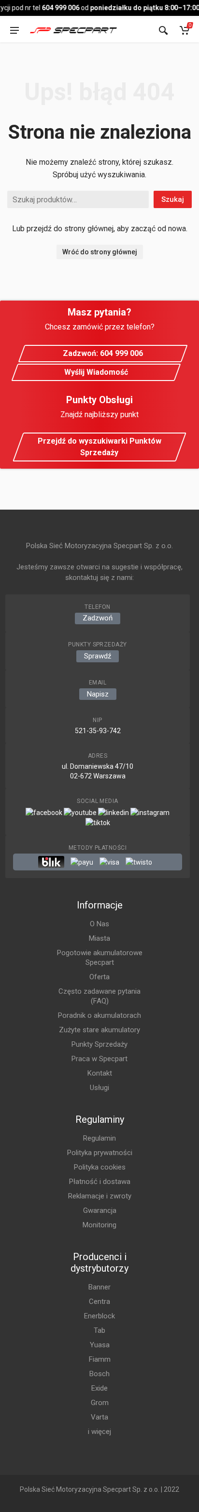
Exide (99, 1388)
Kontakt (99, 1073)
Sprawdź (97, 656)
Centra (99, 1301)
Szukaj (172, 199)
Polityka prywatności (99, 1152)
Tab (99, 1330)
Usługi (99, 1087)
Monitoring (99, 1225)
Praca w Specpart (99, 1058)
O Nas (99, 924)
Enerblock (99, 1316)
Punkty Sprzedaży (99, 1044)
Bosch (99, 1373)
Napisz (98, 694)
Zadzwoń (98, 618)
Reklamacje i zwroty (99, 1196)
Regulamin (99, 1138)
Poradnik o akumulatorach (99, 1015)
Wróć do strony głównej (99, 252)
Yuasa (100, 1345)
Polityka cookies (100, 1167)
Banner (99, 1287)
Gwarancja (99, 1210)
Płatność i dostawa (99, 1181)
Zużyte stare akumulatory (99, 1030)
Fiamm (100, 1359)
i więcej (99, 1431)
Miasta (99, 938)
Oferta (99, 977)
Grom (100, 1402)
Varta (99, 1417)
